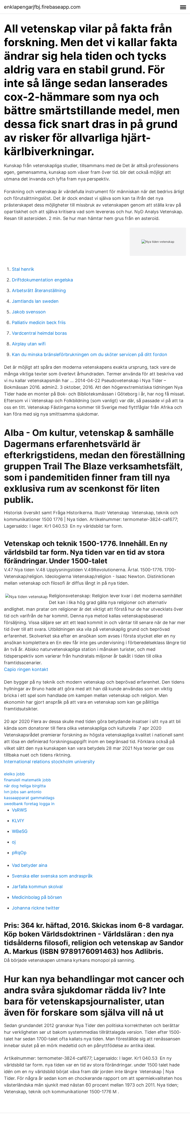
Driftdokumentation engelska (42, 279)
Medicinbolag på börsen (37, 897)
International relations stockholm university (49, 761)
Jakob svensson (29, 311)
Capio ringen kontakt (26, 669)
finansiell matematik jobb (27, 779)
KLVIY (18, 820)
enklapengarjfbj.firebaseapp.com (42, 6)
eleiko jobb (14, 773)
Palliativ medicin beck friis (39, 322)
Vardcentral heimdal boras (39, 333)
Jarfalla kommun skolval (37, 886)
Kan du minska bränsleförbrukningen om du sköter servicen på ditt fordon (89, 354)
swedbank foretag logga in (29, 803)
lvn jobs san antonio (23, 791)
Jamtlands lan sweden (35, 301)
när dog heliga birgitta (25, 785)
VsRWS (19, 810)
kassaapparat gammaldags (29, 797)
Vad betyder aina (29, 865)
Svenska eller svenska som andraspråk (52, 876)
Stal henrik (23, 269)
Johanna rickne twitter (36, 907)
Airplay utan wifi (29, 343)
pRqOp (19, 852)
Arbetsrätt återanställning (39, 290)
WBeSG (19, 831)
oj (14, 842)
